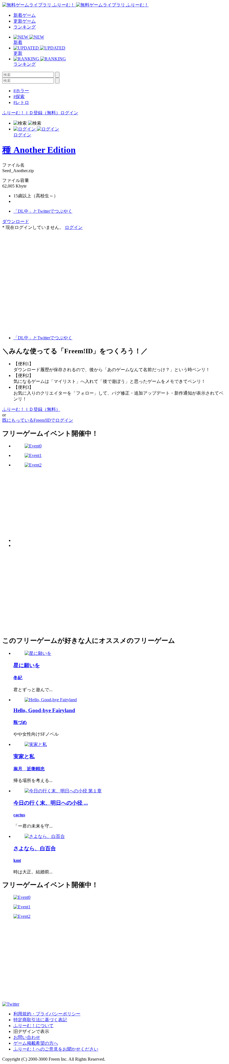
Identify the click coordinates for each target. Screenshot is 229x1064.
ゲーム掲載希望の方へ (35, 1043)
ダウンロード (15, 221)
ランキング (24, 27)
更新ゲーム (24, 21)
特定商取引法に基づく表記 (40, 1019)
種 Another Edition (39, 150)
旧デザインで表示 (31, 1031)
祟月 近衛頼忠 (29, 768)
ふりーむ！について (33, 1025)
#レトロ (21, 102)
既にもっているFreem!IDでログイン (37, 420)
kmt (17, 860)
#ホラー (21, 90)
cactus (19, 814)
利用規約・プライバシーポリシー (46, 1013)
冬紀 (17, 677)
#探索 (19, 96)
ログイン (69, 112)
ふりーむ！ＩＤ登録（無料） (31, 112)
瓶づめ (20, 722)
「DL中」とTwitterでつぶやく (42, 211)
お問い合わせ (26, 1037)
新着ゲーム (24, 15)
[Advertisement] (44, 265)
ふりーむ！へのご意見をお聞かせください (55, 1049)
